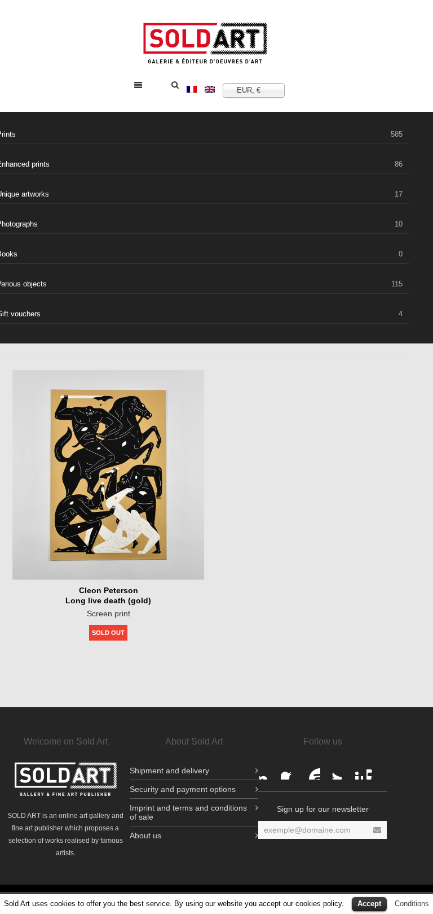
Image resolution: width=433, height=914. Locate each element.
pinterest (354, 770)
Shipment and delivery (169, 770)
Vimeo (375, 770)
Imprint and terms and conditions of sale (188, 812)
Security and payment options (183, 789)
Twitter (333, 770)
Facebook (268, 770)
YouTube (311, 770)
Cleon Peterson (108, 590)
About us (145, 835)
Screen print (108, 613)
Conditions (412, 903)
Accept (369, 903)
